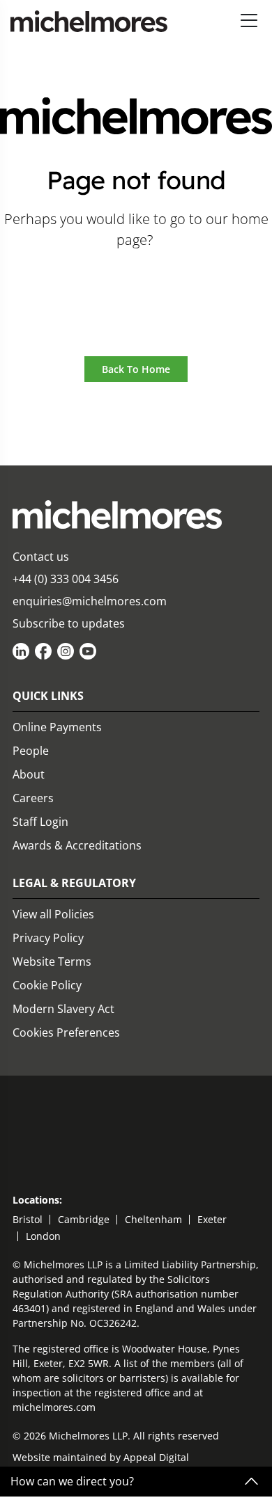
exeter (212, 1219)
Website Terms (52, 961)
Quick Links (48, 695)
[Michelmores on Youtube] (88, 651)
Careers (33, 798)
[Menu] (249, 21)
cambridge (83, 1219)
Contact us (41, 556)
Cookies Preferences (66, 1032)
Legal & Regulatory (74, 883)
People (31, 750)
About (29, 774)
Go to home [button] (136, 278)
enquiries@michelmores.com (90, 601)
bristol (28, 1219)
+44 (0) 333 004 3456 (66, 579)
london (43, 1236)
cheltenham (153, 1219)
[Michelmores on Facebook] (43, 651)
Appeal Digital (156, 1457)
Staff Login (40, 821)
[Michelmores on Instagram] (65, 651)
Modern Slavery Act (63, 1008)
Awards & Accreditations (77, 845)
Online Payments (57, 727)
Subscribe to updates (69, 623)
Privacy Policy (48, 938)
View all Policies (53, 914)
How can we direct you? (72, 1481)
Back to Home (136, 369)
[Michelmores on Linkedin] (21, 651)
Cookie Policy (47, 985)
